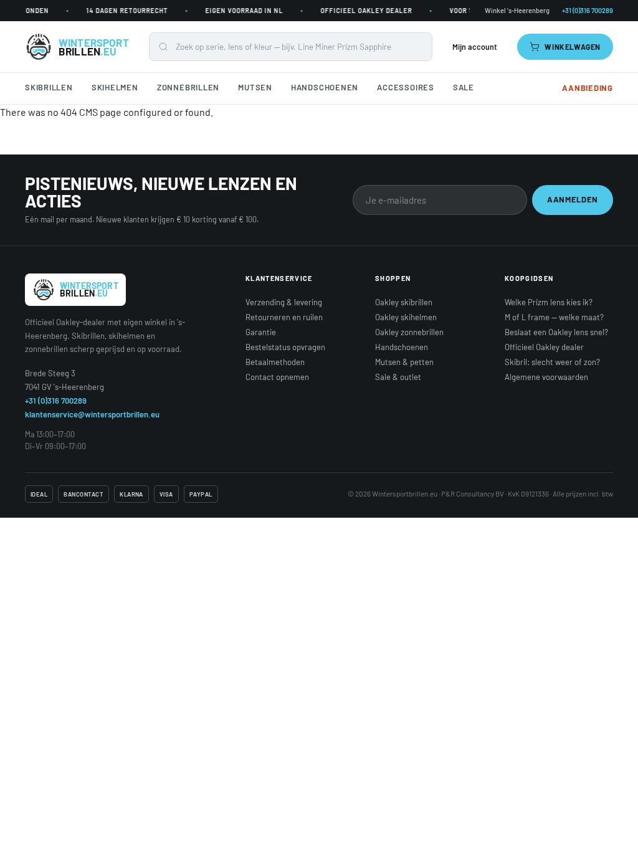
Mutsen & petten (404, 362)
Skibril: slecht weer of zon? (552, 362)
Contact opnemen (277, 377)
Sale (463, 87)
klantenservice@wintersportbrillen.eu (92, 414)
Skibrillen (49, 87)
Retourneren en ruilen (284, 317)
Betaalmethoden (275, 362)
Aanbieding (587, 88)
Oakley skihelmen (406, 317)
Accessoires (405, 87)
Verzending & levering (283, 302)
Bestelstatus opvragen (285, 347)
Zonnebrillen (188, 87)
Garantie (260, 332)
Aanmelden (572, 199)
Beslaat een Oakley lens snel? (556, 332)
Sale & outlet (398, 377)
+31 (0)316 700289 (56, 401)
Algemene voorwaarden (546, 377)
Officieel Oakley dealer (544, 347)
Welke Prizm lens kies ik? (549, 302)
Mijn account (474, 47)
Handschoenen (324, 87)
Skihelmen (115, 87)
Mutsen (255, 87)
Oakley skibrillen (403, 302)
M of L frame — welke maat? (554, 317)
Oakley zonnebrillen (409, 332)
